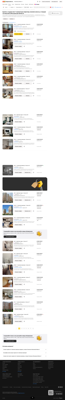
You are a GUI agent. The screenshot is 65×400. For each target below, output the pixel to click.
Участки (34, 364)
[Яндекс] (60, 398)
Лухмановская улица (20, 91)
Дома (34, 363)
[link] (60, 1)
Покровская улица (19, 243)
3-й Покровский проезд (21, 54)
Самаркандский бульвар (20, 66)
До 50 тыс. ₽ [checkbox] (13, 185)
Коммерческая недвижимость (37, 367)
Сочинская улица (19, 304)
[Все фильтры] (3, 7)
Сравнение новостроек (6, 375)
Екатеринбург (5, 367)
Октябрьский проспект (20, 292)
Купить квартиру (35, 375)
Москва (15, 66)
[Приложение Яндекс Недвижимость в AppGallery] (60, 393)
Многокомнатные (51, 363)
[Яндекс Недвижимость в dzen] (60, 387)
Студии (49, 368)
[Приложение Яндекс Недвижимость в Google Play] (58, 393)
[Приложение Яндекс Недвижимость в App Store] (56, 393)
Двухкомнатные (50, 367)
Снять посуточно (20, 375)
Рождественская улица (20, 195)
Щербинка (19, 363)
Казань (4, 368)
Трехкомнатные (50, 364)
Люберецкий (16, 129)
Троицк (19, 368)
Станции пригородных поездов (7, 376)
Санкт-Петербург (5, 364)
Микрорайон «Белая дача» (18, 26)
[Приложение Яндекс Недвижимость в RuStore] (61, 393)
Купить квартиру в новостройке (38, 379)
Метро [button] (52, 7)
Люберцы (15, 292)
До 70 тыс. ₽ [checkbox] (19, 185)
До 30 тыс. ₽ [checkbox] (6, 185)
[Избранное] (37, 1)
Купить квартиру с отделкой (37, 382)
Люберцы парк (16, 316)
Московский (20, 367)
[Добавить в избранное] (33, 34)
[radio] (21, 328)
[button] (40, 1)
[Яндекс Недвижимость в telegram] (61, 387)
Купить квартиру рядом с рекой (38, 378)
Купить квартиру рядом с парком (38, 376)
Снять (19, 376)
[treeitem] (5, 4)
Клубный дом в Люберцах (18, 41)
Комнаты (34, 368)
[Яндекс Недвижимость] (8, 1)
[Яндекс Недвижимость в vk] (58, 387)
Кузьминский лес (16, 117)
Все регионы (4, 378)
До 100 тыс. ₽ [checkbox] (25, 185)
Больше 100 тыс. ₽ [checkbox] (7, 188)
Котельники (16, 54)
